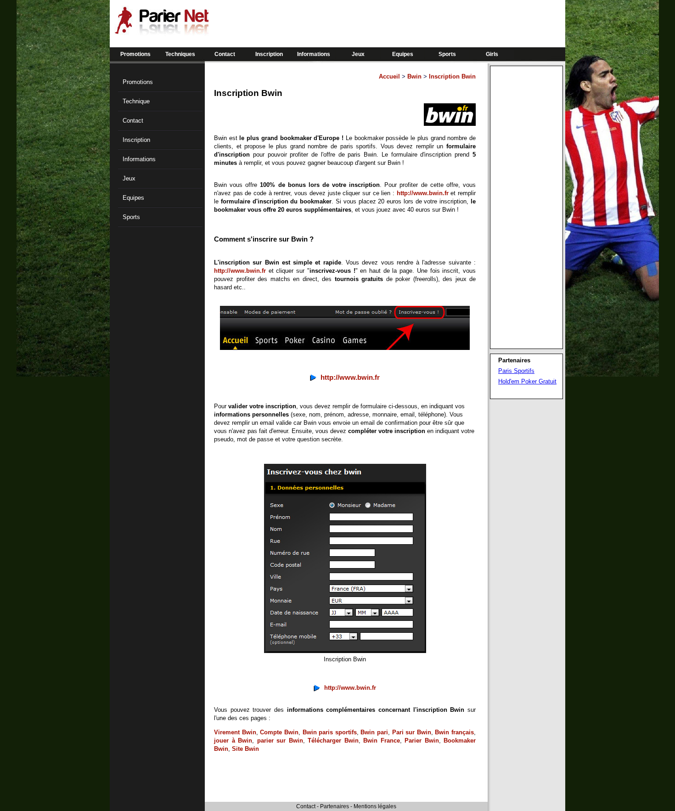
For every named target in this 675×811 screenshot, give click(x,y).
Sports (447, 54)
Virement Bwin (235, 732)
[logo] (161, 32)
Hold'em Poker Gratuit (527, 381)
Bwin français (454, 732)
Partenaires (334, 806)
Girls (492, 54)
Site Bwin (245, 748)
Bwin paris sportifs (330, 732)
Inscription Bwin (452, 76)
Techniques (180, 54)
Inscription (269, 54)
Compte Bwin (279, 732)
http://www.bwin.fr (423, 193)
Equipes (402, 54)
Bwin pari (374, 732)
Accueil (389, 76)
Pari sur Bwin (411, 732)
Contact (224, 54)
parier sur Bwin (280, 740)
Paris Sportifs (516, 370)
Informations (313, 54)
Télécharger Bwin (333, 740)
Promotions (135, 54)
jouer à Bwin (233, 740)
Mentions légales (375, 806)
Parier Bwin (422, 740)
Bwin (414, 76)
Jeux (358, 54)
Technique (136, 101)
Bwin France (381, 740)
